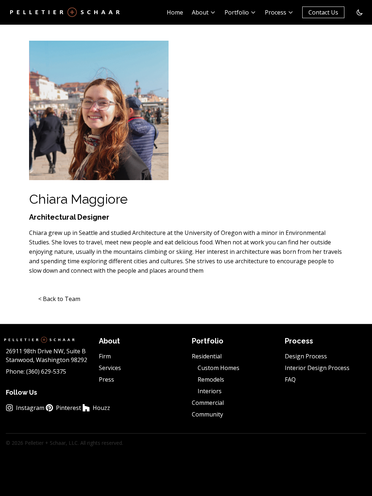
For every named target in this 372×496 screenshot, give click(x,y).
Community (207, 414)
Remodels (211, 379)
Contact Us (323, 12)
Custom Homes (218, 368)
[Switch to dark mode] (359, 12)
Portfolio (237, 12)
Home (175, 12)
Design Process (306, 356)
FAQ (290, 379)
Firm (105, 356)
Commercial (208, 403)
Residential (207, 356)
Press (106, 379)
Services (110, 368)
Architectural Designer (69, 217)
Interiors (210, 391)
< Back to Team (59, 299)
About (200, 12)
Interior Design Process (317, 368)
